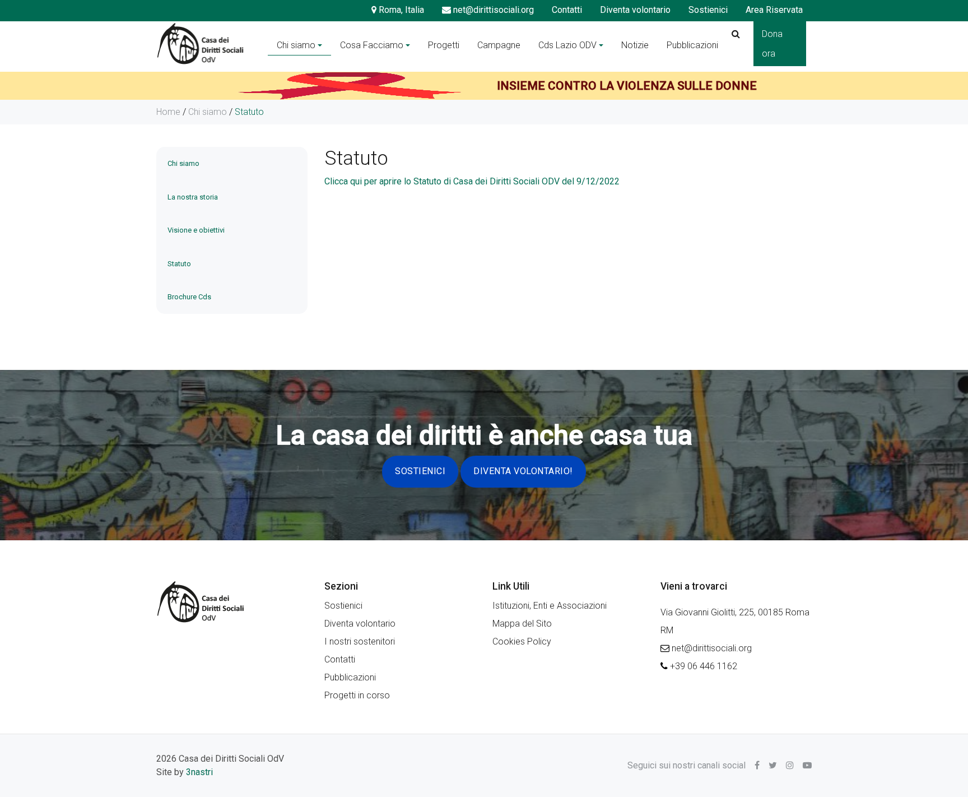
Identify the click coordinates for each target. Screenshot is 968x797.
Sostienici (708, 9)
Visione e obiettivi (196, 230)
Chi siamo (296, 45)
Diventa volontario (635, 9)
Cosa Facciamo (371, 45)
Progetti (443, 45)
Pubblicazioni (692, 45)
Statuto (179, 264)
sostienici (420, 471)
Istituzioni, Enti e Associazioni (549, 605)
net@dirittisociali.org (492, 9)
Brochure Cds (189, 297)
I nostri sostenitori (359, 641)
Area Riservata (774, 9)
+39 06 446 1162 (703, 666)
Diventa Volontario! (523, 471)
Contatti (567, 9)
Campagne (498, 45)
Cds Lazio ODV (567, 45)
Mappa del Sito (522, 623)
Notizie (635, 45)
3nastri (199, 772)
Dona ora (772, 44)
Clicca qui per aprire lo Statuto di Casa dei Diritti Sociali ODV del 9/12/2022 (472, 181)
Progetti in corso (357, 695)
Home (168, 111)
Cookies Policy (521, 641)
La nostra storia (192, 197)
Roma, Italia (400, 9)
